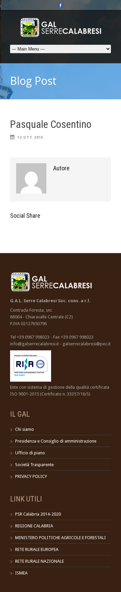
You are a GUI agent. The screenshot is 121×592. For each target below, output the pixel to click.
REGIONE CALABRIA (34, 525)
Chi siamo (24, 429)
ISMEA (21, 573)
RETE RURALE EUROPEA (36, 549)
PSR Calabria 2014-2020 (38, 514)
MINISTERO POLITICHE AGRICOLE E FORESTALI (60, 537)
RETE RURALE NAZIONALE (39, 561)
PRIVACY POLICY (31, 476)
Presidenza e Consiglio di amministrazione (55, 441)
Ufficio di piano (30, 452)
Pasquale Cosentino (50, 124)
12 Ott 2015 (30, 137)
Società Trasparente (34, 464)
